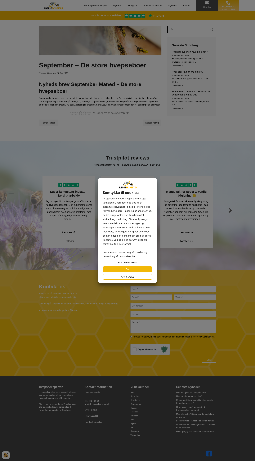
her (133, 256)
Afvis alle (127, 276)
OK (127, 269)
